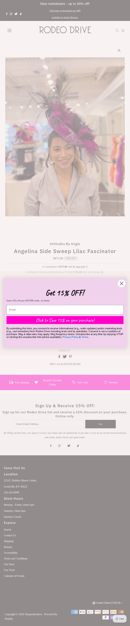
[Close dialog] (122, 283)
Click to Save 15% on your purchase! (65, 320)
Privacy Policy (70, 337)
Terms (84, 337)
